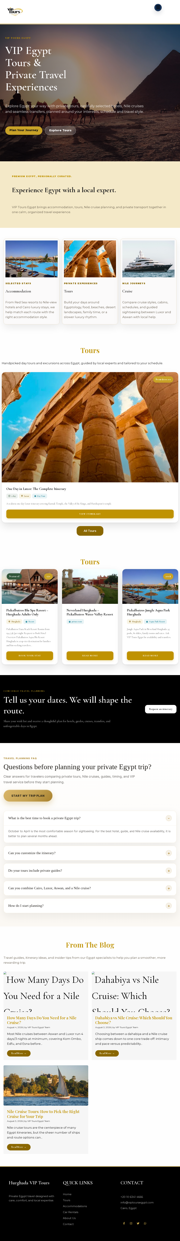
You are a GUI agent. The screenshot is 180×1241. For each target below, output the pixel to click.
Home (67, 1194)
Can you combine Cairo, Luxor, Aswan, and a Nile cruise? (49, 888)
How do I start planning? (26, 905)
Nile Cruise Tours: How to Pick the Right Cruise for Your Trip (43, 1114)
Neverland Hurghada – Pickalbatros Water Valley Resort (90, 612)
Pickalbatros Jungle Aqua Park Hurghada (148, 612)
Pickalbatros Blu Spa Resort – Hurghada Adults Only (27, 612)
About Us (69, 1218)
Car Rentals (70, 1212)
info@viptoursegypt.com (137, 1202)
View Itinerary (90, 514)
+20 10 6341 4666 (132, 1197)
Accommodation (18, 291)
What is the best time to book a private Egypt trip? (44, 818)
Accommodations (75, 1206)
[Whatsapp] (145, 1223)
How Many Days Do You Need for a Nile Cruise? (41, 1020)
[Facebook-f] (124, 1223)
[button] (158, 7)
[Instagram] (131, 1223)
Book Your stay (30, 655)
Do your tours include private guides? (35, 870)
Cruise (127, 291)
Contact (68, 1224)
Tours (68, 291)
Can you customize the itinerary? (32, 853)
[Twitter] (138, 1223)
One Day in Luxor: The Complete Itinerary (36, 489)
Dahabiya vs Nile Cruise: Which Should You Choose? (133, 1020)
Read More (90, 655)
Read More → (18, 1053)
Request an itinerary (160, 709)
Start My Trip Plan (28, 795)
